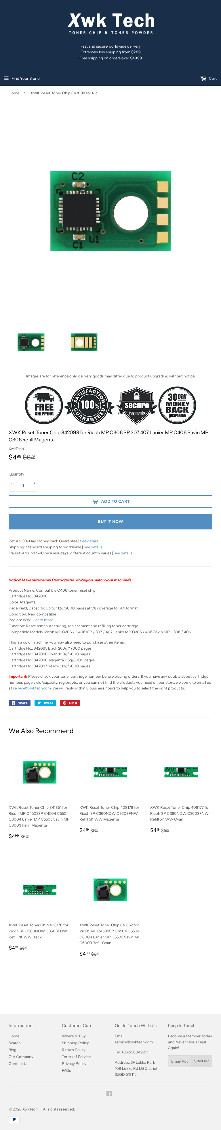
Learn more (43, 619)
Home (14, 93)
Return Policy (73, 1049)
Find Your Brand (26, 78)
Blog (12, 1049)
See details (89, 541)
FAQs (66, 1070)
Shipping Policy (75, 1043)
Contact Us (18, 1063)
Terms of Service (76, 1056)
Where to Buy (74, 1036)
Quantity (16, 474)
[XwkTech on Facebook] (109, 1094)
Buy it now (110, 521)
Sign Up (201, 1061)
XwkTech (30, 1109)
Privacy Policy (74, 1063)
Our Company (21, 1056)
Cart (212, 78)
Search (15, 1043)
